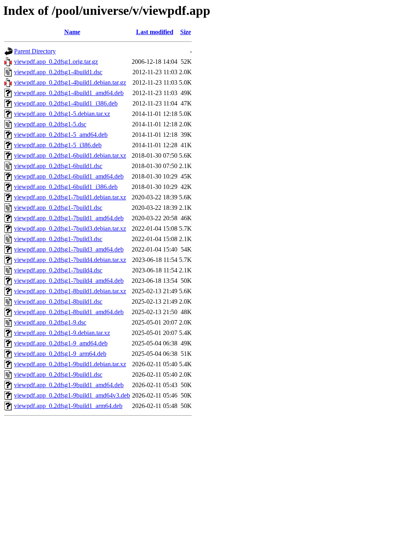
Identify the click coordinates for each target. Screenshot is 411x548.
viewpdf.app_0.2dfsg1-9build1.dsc (58, 374)
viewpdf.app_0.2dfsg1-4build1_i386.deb (66, 103)
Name (72, 31)
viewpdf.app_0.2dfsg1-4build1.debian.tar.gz (70, 82)
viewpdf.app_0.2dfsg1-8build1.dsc (58, 301)
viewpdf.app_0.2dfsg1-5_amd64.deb (61, 134)
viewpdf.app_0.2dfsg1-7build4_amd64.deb (69, 280)
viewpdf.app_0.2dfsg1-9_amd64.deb (61, 343)
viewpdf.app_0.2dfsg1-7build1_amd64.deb (69, 218)
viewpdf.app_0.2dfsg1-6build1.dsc (58, 165)
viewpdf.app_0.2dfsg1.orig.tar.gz (56, 61)
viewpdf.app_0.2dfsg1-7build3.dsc (58, 238)
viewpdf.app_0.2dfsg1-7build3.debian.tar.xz (70, 228)
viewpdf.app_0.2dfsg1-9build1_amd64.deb (69, 385)
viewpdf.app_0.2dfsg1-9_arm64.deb (60, 353)
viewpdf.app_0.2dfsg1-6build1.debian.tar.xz (70, 155)
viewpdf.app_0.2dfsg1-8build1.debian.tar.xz (70, 291)
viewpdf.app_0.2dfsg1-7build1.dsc (58, 207)
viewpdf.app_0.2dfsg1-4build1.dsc (58, 72)
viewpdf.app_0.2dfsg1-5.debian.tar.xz (62, 113)
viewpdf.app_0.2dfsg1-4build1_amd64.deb (69, 92)
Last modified (154, 31)
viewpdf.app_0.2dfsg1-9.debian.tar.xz (62, 332)
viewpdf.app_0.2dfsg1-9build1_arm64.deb (68, 405)
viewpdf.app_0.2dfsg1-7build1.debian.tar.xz (70, 197)
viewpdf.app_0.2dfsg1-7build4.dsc (58, 270)
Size (185, 31)
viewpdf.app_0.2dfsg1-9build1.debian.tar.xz (70, 364)
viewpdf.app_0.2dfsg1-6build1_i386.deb (66, 186)
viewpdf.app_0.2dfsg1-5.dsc (50, 124)
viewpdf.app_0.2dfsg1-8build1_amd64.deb (69, 312)
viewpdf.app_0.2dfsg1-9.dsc (50, 322)
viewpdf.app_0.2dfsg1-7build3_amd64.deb (69, 249)
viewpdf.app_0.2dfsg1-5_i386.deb (58, 145)
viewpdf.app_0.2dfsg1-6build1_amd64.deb (69, 176)
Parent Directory (35, 51)
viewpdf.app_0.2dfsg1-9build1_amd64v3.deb (72, 395)
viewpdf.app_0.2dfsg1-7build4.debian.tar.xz (70, 259)
